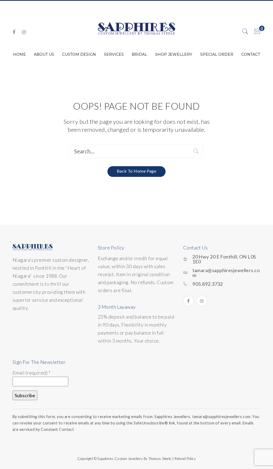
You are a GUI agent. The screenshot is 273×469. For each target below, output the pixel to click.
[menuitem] (19, 54)
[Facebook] (14, 32)
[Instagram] (24, 32)
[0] (257, 31)
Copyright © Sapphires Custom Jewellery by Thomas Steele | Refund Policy (136, 458)
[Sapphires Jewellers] (136, 28)
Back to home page (136, 170)
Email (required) (31, 373)
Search (196, 151)
